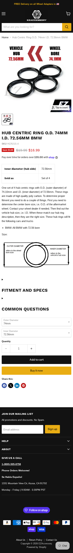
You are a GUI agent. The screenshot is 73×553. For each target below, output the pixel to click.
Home (5, 37)
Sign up (52, 429)
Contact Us (51, 540)
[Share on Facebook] (4, 385)
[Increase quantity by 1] (32, 348)
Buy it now (36, 370)
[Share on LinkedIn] (17, 385)
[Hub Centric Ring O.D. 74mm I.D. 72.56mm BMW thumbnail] (7, 119)
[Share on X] (10, 385)
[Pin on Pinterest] (23, 385)
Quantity (6, 341)
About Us (20, 540)
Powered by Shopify (36, 547)
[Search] (66, 27)
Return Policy (35, 540)
